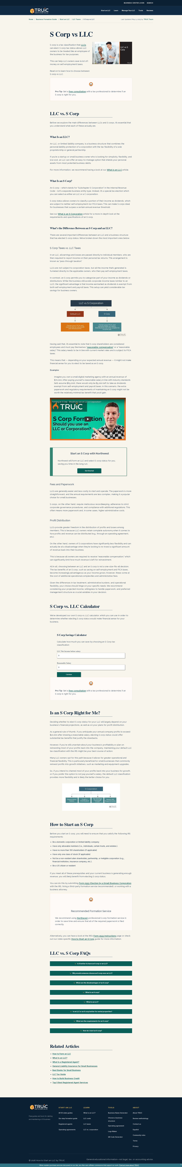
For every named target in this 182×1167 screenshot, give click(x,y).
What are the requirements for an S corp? (92, 1021)
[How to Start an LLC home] (39, 10)
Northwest (82, 918)
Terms (135, 1141)
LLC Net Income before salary (68, 651)
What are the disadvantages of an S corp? (92, 983)
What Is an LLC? (59, 1058)
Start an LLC (105, 10)
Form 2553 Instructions (104, 936)
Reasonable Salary (64, 663)
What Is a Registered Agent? (65, 1062)
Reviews (150, 10)
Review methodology (140, 1118)
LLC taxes (87, 1124)
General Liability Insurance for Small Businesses (74, 1066)
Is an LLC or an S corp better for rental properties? (92, 1011)
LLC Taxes (76, 19)
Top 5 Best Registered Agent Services (70, 1082)
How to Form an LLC (61, 1054)
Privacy (135, 1146)
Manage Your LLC (128, 10)
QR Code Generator (115, 1137)
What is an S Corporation (70, 214)
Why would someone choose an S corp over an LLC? (92, 973)
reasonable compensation (100, 347)
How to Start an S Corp (82, 939)
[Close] (181, 1164)
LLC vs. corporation (90, 1129)
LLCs (83, 45)
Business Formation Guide (46, 19)
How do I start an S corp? (92, 1031)
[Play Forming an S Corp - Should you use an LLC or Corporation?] (88, 419)
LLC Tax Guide (59, 1074)
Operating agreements (67, 1129)
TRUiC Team (148, 19)
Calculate (69, 674)
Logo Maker (112, 1131)
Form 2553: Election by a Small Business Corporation (105, 883)
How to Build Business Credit (66, 1078)
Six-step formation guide (68, 1118)
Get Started (89, 471)
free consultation (77, 91)
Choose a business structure (115, 1119)
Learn (116, 10)
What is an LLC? (92, 1002)
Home (31, 19)
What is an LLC (114, 170)
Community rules (139, 1135)
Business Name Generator (118, 1113)
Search (150, 3)
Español (136, 1129)
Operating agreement (116, 1126)
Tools (141, 10)
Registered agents (65, 1124)
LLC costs (87, 1118)
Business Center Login (134, 3)
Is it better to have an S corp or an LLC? (92, 964)
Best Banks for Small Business (66, 1070)
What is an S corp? (92, 992)
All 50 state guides (66, 1113)
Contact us (137, 1124)
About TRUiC (137, 1113)
